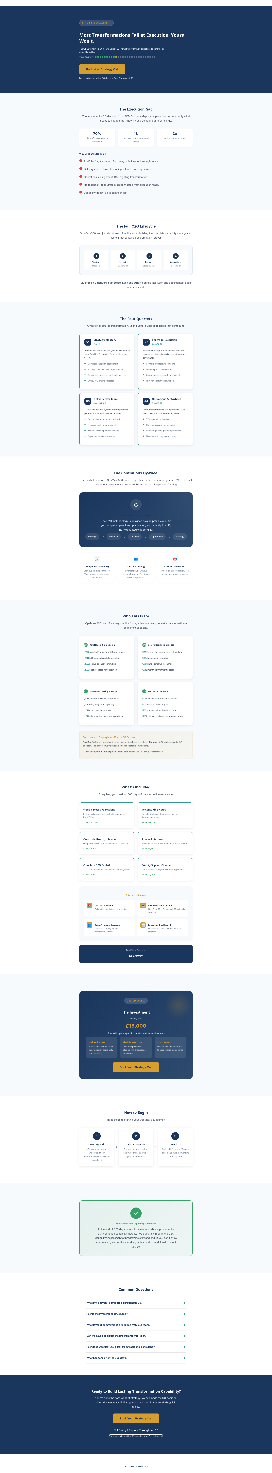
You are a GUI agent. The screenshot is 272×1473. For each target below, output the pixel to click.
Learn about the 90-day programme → (142, 751)
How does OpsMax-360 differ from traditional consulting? (136, 1347)
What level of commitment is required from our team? (136, 1325)
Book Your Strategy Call (102, 69)
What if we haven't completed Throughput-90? (136, 1303)
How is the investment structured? (136, 1314)
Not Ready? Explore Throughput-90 (136, 1430)
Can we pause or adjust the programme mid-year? (136, 1336)
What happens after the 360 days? (136, 1358)
